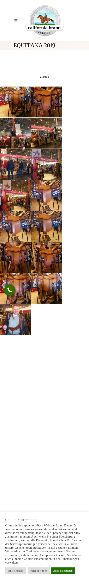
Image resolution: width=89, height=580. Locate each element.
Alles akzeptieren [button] (63, 570)
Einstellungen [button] (15, 570)
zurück (44, 76)
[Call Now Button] (10, 290)
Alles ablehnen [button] (38, 570)
